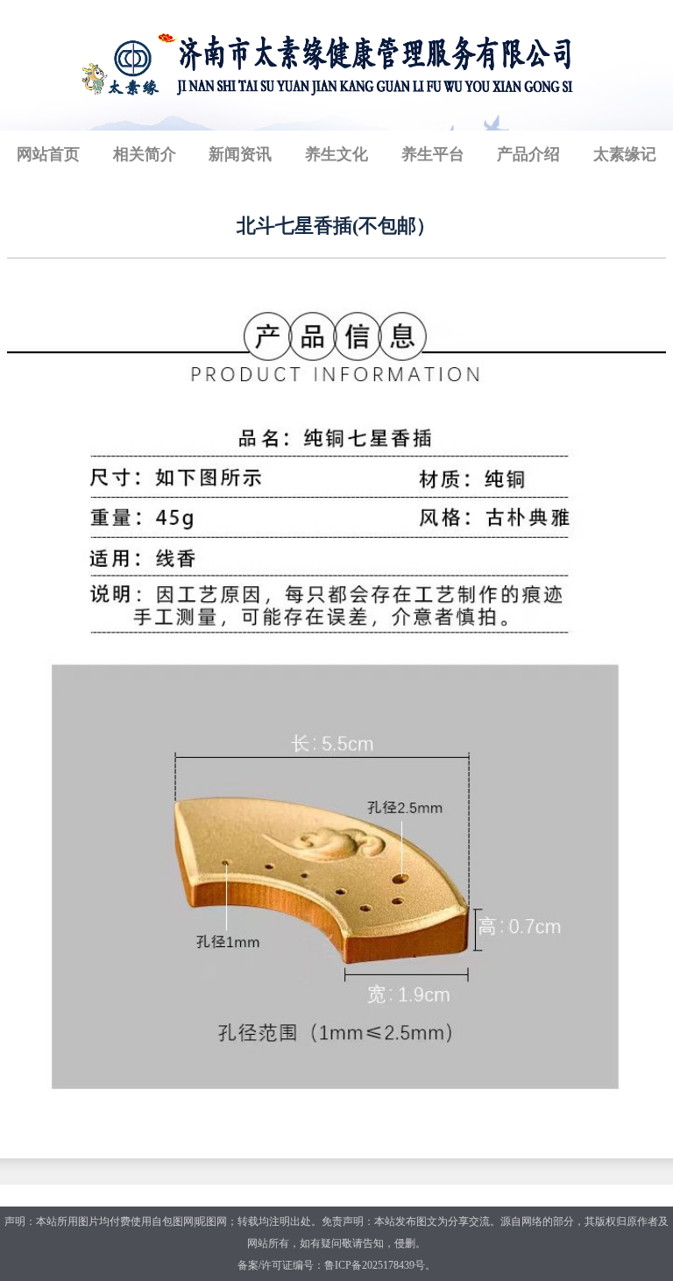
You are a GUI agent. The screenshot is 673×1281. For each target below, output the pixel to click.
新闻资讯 (240, 154)
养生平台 (432, 154)
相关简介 (144, 154)
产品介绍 (528, 154)
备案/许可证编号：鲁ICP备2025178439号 (331, 1265)
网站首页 (48, 154)
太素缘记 (624, 154)
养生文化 (336, 154)
